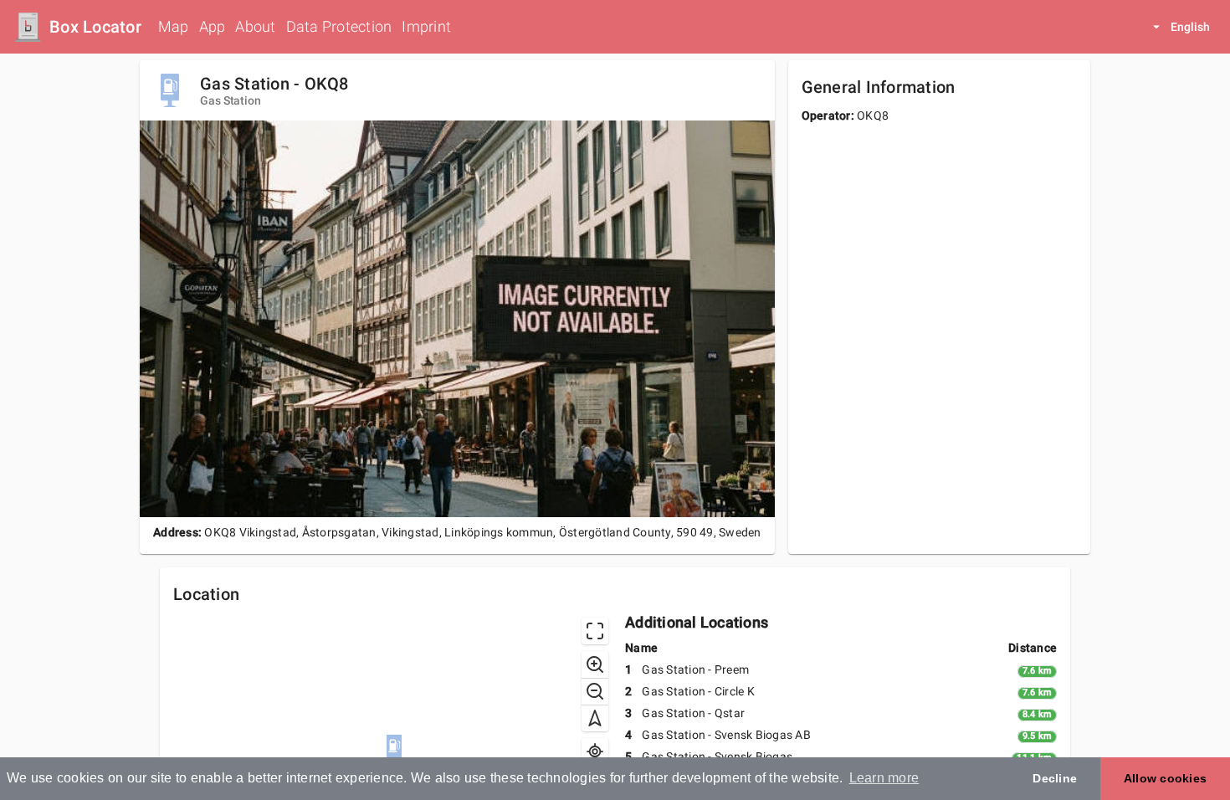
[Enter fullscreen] (595, 631)
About (255, 26)
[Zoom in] (595, 664)
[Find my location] (595, 751)
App (212, 26)
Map (173, 26)
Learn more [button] (884, 778)
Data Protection (339, 26)
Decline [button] (1055, 778)
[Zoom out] (595, 691)
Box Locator (95, 27)
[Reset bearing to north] (595, 718)
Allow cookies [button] (1165, 778)
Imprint (426, 26)
